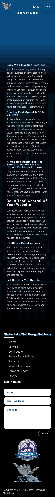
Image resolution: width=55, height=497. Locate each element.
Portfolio (9, 96)
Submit (44, 433)
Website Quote (9, 72)
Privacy (10, 375)
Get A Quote (13, 351)
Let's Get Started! (27, 317)
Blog (6, 104)
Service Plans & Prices (19, 356)
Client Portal (7, 114)
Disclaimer (8, 493)
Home (7, 54)
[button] (47, 6)
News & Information (18, 366)
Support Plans (8, 85)
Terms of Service (16, 371)
